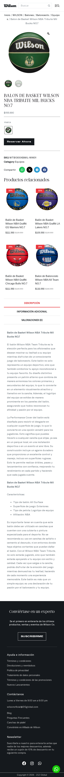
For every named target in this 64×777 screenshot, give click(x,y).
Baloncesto (42, 14)
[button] (22, 170)
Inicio (7, 14)
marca (7, 122)
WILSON (17, 14)
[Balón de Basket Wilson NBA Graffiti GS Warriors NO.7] (17, 199)
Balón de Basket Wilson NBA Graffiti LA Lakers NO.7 (47, 224)
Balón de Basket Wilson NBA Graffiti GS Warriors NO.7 (16, 224)
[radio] (8, 130)
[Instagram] (32, 763)
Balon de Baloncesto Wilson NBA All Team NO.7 (47, 280)
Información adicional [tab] (32, 311)
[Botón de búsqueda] (49, 5)
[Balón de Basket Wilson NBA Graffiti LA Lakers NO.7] (47, 199)
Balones (29, 14)
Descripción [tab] (32, 303)
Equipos (19, 161)
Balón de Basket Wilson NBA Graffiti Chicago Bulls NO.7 (16, 280)
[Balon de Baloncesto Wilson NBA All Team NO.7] (47, 255)
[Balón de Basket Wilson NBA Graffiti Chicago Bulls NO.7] (17, 255)
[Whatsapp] (39, 763)
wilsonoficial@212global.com (22, 706)
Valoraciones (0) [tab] (32, 320)
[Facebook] (24, 763)
